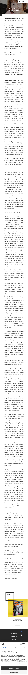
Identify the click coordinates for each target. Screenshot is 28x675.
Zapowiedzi (14, 636)
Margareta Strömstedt (17, 620)
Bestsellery (14, 638)
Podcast (14, 631)
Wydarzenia (14, 633)
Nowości (14, 635)
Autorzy (14, 641)
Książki (14, 639)
